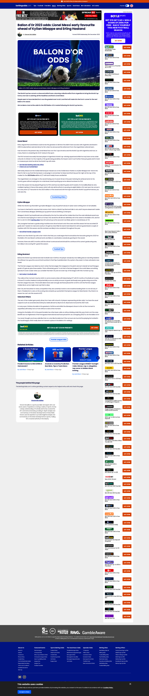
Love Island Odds (87, 654)
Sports (69, 6)
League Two (37, 663)
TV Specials (86, 650)
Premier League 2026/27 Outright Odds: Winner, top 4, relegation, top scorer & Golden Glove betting (85, 367)
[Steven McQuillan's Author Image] (37, 395)
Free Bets (47, 6)
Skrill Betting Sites (103, 663)
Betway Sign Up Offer (121, 663)
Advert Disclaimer (127, 11)
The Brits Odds (86, 661)
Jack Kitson (22, 369)
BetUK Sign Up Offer (120, 657)
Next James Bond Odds (89, 663)
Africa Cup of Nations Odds (41, 654)
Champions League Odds (40, 657)
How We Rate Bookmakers (24, 661)
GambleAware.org (50, 128)
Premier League (38, 650)
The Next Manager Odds (73, 650)
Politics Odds (86, 652)
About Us (20, 650)
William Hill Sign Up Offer (121, 654)
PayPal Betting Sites (104, 657)
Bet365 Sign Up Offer (120, 652)
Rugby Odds (54, 661)
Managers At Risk (71, 654)
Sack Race (76, 6)
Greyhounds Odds (55, 652)
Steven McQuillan (30, 34)
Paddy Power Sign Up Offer (122, 650)
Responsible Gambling (23, 663)
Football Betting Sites (104, 665)
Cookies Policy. (108, 688)
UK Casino (95, 6)
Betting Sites (61, 6)
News (54, 6)
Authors (20, 652)
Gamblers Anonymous (108, 637)
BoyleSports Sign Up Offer (122, 661)
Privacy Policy (21, 657)
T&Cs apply (42, 128)
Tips (34, 6)
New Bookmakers (103, 659)
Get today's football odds (28, 274)
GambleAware (98, 637)
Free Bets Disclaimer (23, 667)
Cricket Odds (54, 654)
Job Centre (69, 661)
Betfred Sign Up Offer (120, 659)
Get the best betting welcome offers (31, 165)
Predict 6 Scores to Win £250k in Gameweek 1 (30, 365)
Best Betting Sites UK (104, 650)
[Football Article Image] (31, 354)
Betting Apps (102, 652)
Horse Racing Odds (55, 657)
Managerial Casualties (72, 657)
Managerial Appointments (73, 659)
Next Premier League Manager (74, 652)
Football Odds (54, 650)
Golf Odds (53, 659)
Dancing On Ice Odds (88, 659)
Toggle (127, 5)
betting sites (35, 220)
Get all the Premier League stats (30, 232)
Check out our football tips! (28, 167)
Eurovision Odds (87, 657)
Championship (38, 652)
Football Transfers (38, 665)
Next (98, 358)
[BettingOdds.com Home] (23, 6)
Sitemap (20, 670)
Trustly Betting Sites (104, 654)
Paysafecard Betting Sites (105, 661)
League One (37, 661)
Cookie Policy (21, 659)
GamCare (92, 637)
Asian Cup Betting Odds (40, 659)
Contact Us (21, 654)
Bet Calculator (86, 6)
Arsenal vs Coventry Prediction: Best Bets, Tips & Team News (57, 365)
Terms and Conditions (23, 665)
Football (40, 6)
